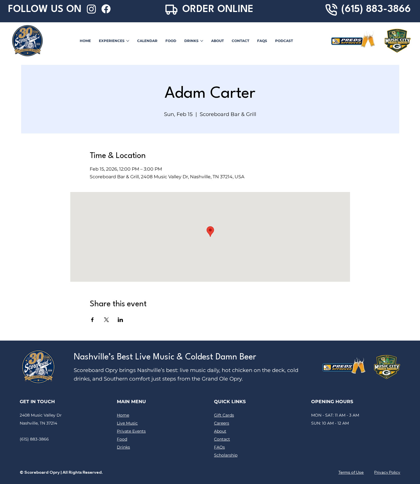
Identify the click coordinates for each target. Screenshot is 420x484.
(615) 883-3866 (376, 9)
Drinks (123, 447)
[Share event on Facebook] (92, 319)
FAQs (219, 447)
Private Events (131, 431)
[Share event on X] (106, 319)
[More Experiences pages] (127, 40)
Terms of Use (351, 472)
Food (122, 439)
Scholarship (225, 455)
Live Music (127, 423)
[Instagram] (91, 9)
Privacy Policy (387, 472)
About (220, 431)
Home (123, 415)
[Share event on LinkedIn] (120, 319)
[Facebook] (106, 9)
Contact (222, 439)
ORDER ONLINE (217, 9)
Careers (221, 423)
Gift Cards (224, 415)
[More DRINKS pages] (201, 40)
